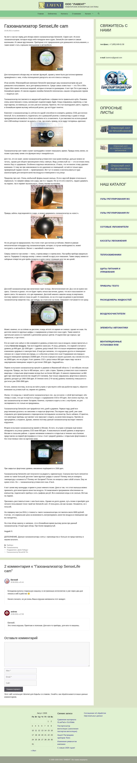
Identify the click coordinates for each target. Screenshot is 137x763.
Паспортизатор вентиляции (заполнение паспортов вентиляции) (67, 728)
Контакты (64, 14)
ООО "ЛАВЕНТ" (75, 4)
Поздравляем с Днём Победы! (17, 550)
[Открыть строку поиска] (99, 14)
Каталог (88, 14)
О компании (76, 14)
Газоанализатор (12, 547)
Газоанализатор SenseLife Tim (17, 552)
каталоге (14, 540)
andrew (14, 612)
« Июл (33, 751)
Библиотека (52, 14)
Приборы (10, 545)
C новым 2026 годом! (66, 748)
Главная (41, 14)
